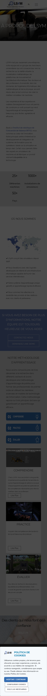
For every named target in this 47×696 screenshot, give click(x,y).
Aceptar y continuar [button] (16, 679)
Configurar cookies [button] (16, 684)
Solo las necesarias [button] (17, 689)
